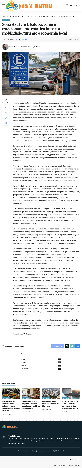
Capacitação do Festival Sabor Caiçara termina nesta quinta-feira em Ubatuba (11, 406)
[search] (67, 5)
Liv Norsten (16, 47)
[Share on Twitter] (19, 39)
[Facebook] (76, 459)
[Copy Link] (22, 39)
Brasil (40, 359)
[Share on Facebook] (16, 39)
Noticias (6, 20)
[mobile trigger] (4, 5)
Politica (40, 365)
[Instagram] (78, 459)
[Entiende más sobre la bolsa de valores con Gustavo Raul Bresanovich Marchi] (71, 393)
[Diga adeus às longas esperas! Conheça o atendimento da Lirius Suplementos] (31, 393)
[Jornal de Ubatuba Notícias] (29, 5)
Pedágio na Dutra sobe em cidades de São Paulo (50, 403)
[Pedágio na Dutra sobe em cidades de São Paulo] (51, 393)
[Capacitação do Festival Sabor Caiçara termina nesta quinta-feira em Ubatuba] (11, 393)
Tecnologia (40, 368)
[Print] (26, 39)
